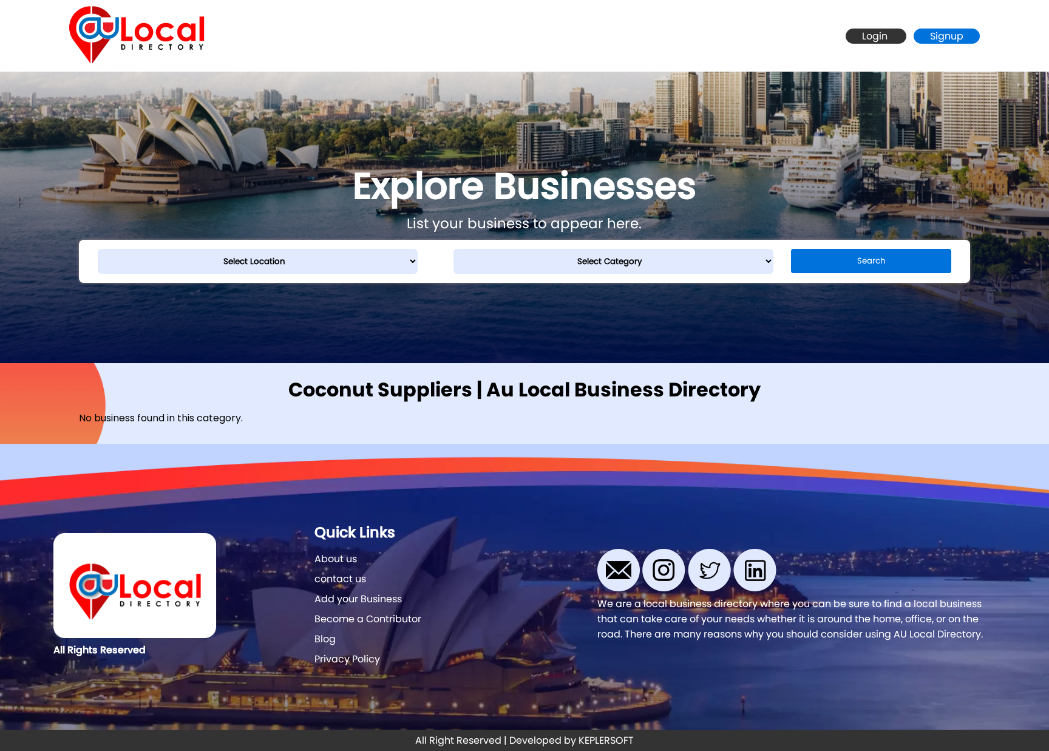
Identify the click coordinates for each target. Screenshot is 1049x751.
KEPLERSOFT (606, 740)
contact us (340, 579)
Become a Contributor (367, 619)
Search (871, 261)
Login (876, 36)
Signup (946, 36)
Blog (325, 639)
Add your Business (358, 599)
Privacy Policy (347, 659)
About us (335, 559)
